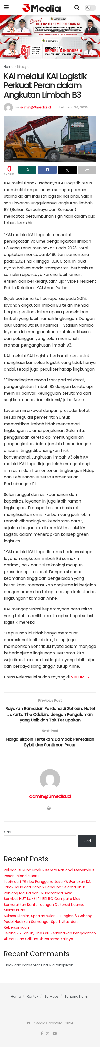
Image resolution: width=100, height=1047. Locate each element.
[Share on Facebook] (47, 170)
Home (8, 66)
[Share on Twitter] (67, 170)
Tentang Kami (76, 996)
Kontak (32, 996)
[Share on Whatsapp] (27, 170)
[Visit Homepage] (41, 8)
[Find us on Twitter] (48, 1034)
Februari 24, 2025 (73, 107)
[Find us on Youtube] (55, 1034)
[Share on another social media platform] (87, 170)
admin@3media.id (35, 107)
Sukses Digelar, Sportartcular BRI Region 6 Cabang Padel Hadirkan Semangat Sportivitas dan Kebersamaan (48, 921)
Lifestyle (23, 66)
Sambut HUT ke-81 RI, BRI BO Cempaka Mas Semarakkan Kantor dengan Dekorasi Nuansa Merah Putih (44, 904)
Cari (7, 832)
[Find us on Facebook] (42, 1034)
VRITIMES (80, 677)
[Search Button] (76, 7)
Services (51, 996)
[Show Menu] (6, 7)
